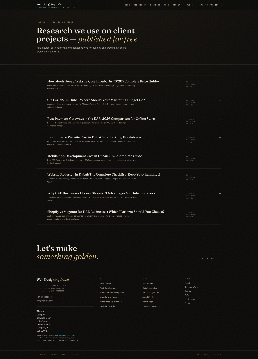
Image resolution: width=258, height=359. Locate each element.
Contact (188, 303)
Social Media (148, 297)
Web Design (140, 5)
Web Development (108, 288)
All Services (190, 299)
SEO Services (148, 283)
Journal (177, 5)
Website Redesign (108, 306)
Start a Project (209, 5)
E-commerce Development (112, 292)
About (187, 283)
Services (155, 5)
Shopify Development (109, 297)
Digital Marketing (149, 288)
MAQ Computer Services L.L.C (66, 335)
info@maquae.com (45, 301)
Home (127, 5)
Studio (189, 5)
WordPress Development (111, 301)
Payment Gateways (151, 306)
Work (166, 5)
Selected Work (191, 287)
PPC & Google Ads (150, 292)
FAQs (187, 295)
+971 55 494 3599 (44, 297)
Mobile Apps (147, 301)
